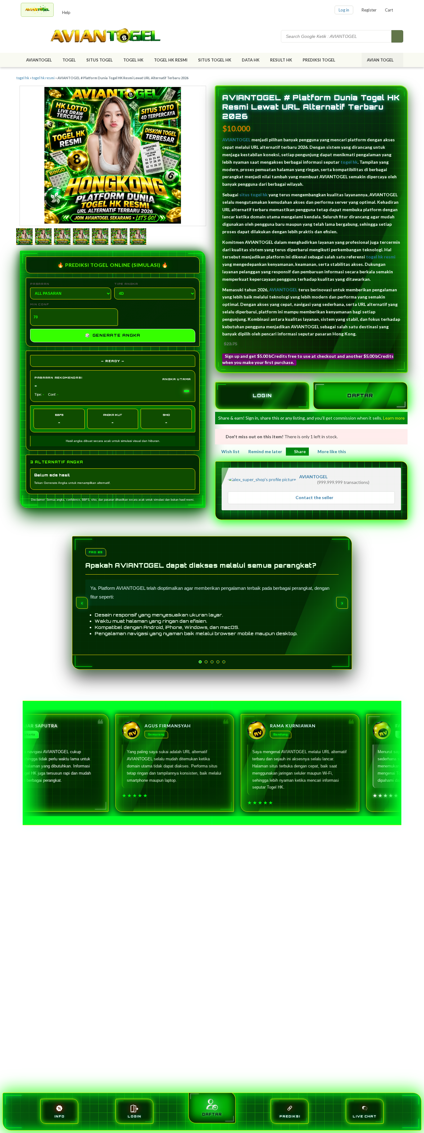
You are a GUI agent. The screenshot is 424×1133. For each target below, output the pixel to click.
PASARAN (39, 283)
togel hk (22, 78)
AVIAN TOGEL (380, 59)
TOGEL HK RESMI (170, 59)
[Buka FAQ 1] (200, 661)
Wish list (230, 451)
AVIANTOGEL (39, 59)
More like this (332, 451)
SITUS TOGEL (99, 59)
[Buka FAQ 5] (227, 661)
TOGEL (69, 59)
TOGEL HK (133, 59)
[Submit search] (397, 36)
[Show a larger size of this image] (24, 237)
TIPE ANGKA (126, 283)
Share (300, 451)
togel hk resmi (43, 78)
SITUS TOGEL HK (214, 59)
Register (369, 9)
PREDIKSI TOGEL (319, 59)
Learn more (394, 418)
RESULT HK (281, 59)
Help (66, 12)
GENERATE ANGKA (112, 335)
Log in (344, 9)
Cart (389, 9)
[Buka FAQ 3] (215, 661)
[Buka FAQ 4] (221, 661)
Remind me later (265, 451)
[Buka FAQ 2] (209, 661)
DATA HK (250, 59)
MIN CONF (39, 304)
